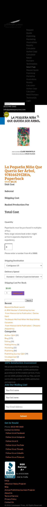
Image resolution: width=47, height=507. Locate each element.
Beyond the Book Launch (15, 307)
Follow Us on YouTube (15, 445)
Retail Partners (32, 94)
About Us (8, 493)
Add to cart (17, 293)
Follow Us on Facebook (15, 433)
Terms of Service (11, 496)
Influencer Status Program (15, 484)
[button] (38, 116)
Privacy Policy (10, 499)
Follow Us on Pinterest (15, 457)
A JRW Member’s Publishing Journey (20, 310)
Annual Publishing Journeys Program (20, 490)
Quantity (9, 222)
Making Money (11, 344)
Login (28, 101)
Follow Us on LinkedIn (15, 453)
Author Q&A (10, 335)
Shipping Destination (14, 260)
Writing (8, 360)
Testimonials (31, 64)
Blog (6, 338)
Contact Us (9, 502)
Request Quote (32, 70)
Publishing (30, 36)
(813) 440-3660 (17, 427)
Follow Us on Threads (14, 449)
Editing (7, 341)
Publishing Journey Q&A (15, 354)
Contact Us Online (12, 430)
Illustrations (31, 42)
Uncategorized (10, 357)
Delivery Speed (12, 271)
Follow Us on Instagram (15, 437)
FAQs (7, 480)
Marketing (31, 39)
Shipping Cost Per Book (15, 282)
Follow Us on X (12, 441)
